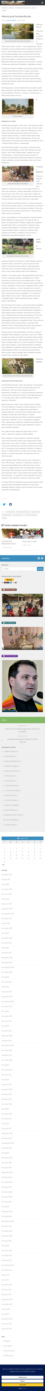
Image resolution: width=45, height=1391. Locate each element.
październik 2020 (8, 1143)
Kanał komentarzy (9, 1351)
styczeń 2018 (7, 1251)
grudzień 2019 (7, 1172)
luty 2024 (6, 987)
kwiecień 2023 (7, 1016)
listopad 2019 (7, 1177)
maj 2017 (6, 1280)
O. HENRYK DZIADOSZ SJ (11, 751)
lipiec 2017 (6, 1275)
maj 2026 (6, 884)
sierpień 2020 (7, 1148)
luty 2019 (6, 1207)
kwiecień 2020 (7, 1158)
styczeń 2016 (7, 1329)
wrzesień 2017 (7, 1270)
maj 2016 (6, 1314)
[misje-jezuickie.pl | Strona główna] (17, 2)
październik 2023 (8, 1001)
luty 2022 (6, 1080)
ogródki (5, 8)
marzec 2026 (7, 894)
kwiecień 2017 (7, 1285)
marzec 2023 (7, 1021)
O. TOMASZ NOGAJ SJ (10, 776)
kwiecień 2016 (7, 1319)
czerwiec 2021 (7, 1104)
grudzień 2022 (7, 1036)
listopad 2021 (7, 1094)
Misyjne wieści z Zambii (29, 541)
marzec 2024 (7, 982)
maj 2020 (6, 1153)
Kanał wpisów (7, 1346)
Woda (34, 8)
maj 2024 (6, 977)
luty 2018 (6, 1246)
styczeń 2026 (7, 904)
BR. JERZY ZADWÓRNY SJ (11, 820)
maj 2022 (6, 1065)
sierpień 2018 (7, 1226)
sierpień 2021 (7, 1099)
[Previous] (6, 605)
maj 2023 (6, 1011)
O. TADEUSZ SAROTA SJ (10, 795)
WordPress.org (8, 1356)
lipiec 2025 (6, 923)
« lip (3, 865)
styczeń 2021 (7, 1128)
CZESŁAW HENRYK (11, 20)
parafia (11, 8)
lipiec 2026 (6, 879)
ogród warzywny (36, 512)
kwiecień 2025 (7, 938)
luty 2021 (6, 1124)
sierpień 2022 (7, 1055)
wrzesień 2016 (7, 1304)
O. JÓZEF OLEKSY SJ (9, 781)
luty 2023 (6, 1026)
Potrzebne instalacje (23, 8)
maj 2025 (6, 933)
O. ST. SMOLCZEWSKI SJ (10, 800)
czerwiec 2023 (7, 1006)
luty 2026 (6, 899)
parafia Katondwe (6, 515)
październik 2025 (8, 914)
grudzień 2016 (7, 1299)
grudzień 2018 (7, 1211)
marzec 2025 (7, 943)
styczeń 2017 (7, 1294)
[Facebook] (39, 558)
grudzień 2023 (7, 997)
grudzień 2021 (7, 1089)
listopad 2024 (7, 962)
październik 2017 (8, 1265)
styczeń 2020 (7, 1167)
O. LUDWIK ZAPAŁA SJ (10, 825)
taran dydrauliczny (18, 515)
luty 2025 (6, 948)
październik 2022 (8, 1045)
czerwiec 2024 (7, 972)
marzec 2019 (7, 1202)
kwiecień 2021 (7, 1114)
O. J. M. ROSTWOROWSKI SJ (12, 791)
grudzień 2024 (7, 958)
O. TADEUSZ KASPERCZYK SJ (12, 761)
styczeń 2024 (7, 992)
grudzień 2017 (7, 1255)
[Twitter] (42, 558)
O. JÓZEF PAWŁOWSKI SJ (11, 786)
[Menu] (42, 2)
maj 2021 (6, 1109)
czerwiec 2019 (7, 1192)
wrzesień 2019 (7, 1182)
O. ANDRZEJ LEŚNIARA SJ (11, 766)
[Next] (39, 605)
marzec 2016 (7, 1324)
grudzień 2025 (7, 909)
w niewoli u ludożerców (30, 515)
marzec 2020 (7, 1163)
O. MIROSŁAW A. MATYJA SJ (11, 771)
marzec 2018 (7, 1241)
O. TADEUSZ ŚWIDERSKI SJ (11, 805)
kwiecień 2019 (7, 1197)
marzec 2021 (7, 1119)
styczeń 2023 (7, 1031)
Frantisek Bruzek (10, 512)
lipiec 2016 (6, 1309)
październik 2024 (8, 967)
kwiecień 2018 (7, 1236)
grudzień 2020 (7, 1133)
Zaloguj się (6, 1341)
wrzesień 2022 (7, 1050)
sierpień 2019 (7, 1187)
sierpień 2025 (7, 918)
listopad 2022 (7, 1041)
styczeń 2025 (7, 953)
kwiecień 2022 (7, 1070)
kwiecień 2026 (7, 889)
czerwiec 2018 (7, 1231)
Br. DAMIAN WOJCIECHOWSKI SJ (13, 815)
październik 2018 (8, 1221)
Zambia (4, 10)
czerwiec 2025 (7, 928)
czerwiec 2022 (7, 1060)
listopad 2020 (7, 1138)
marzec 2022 (7, 1075)
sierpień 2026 (7, 875)
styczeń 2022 (7, 1084)
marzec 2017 (7, 1290)
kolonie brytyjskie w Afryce (23, 512)
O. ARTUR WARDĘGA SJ (10, 810)
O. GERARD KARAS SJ (9, 756)
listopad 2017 (7, 1260)
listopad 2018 (7, 1216)
